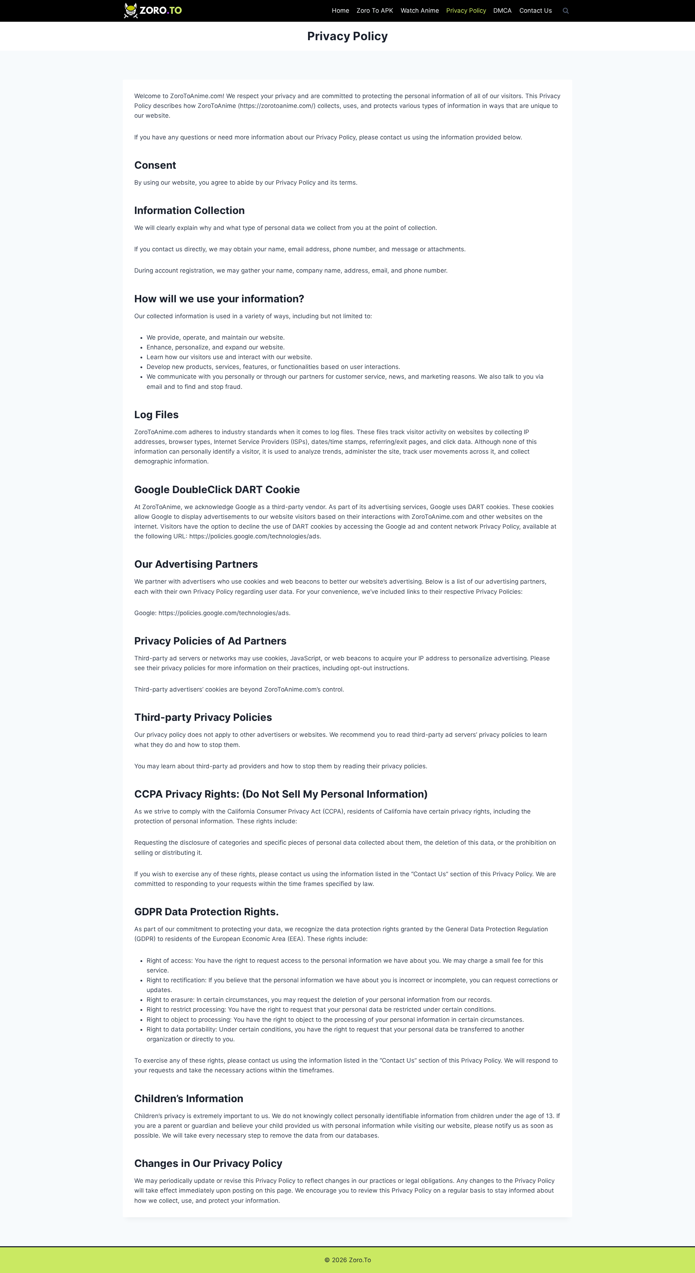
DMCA (502, 10)
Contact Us (535, 10)
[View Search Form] (565, 10)
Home (340, 10)
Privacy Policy (466, 10)
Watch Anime (420, 10)
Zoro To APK (375, 10)
